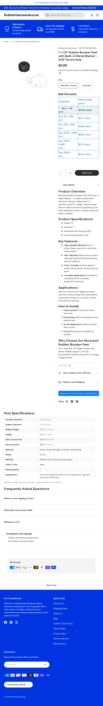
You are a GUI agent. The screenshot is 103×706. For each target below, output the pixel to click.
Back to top (52, 585)
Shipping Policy (61, 608)
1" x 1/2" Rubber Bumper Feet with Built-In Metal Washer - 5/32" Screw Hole (26, 41)
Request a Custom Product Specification (78, 393)
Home (6, 41)
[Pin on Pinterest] (77, 401)
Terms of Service (61, 638)
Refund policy (60, 643)
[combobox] (64, 15)
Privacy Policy (60, 633)
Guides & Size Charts (63, 623)
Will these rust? (12, 522)
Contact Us (59, 603)
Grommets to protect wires (20, 541)
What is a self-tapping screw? (19, 498)
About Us (58, 613)
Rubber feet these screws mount (23, 537)
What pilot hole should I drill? (18, 510)
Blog (56, 618)
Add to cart (87, 173)
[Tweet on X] (66, 401)
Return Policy (60, 628)
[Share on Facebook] (71, 401)
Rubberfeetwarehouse (67, 48)
